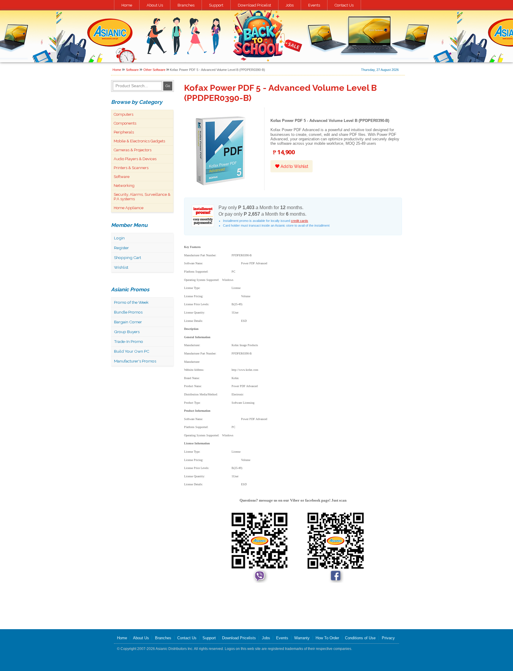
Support (216, 5)
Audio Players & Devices (135, 159)
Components (125, 123)
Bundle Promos (128, 312)
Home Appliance (128, 208)
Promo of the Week (131, 302)
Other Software (154, 69)
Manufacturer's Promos (135, 361)
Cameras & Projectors (132, 150)
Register (121, 247)
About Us (155, 5)
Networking (124, 185)
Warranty (302, 638)
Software (132, 69)
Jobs (290, 5)
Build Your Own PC (131, 351)
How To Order (327, 638)
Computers (123, 114)
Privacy (388, 638)
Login (119, 238)
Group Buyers (127, 331)
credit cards (299, 220)
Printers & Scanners (131, 168)
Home (126, 5)
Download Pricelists (239, 638)
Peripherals (124, 132)
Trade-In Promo (128, 341)
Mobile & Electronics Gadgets (139, 141)
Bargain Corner (128, 321)
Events (314, 5)
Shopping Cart (127, 257)
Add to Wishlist (293, 166)
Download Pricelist (254, 5)
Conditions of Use (360, 638)
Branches (186, 5)
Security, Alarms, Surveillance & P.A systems (142, 196)
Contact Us (344, 5)
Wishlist (121, 267)
